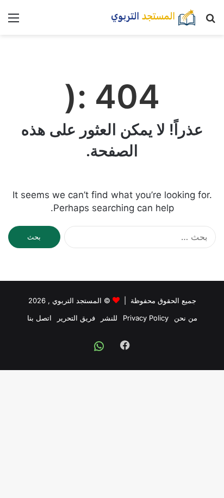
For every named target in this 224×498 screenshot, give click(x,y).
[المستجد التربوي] (153, 17)
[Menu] (13, 21)
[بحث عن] (210, 21)
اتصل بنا (39, 317)
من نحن (185, 317)
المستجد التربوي (77, 300)
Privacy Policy (146, 317)
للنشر (109, 317)
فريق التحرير (76, 317)
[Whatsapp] (99, 346)
